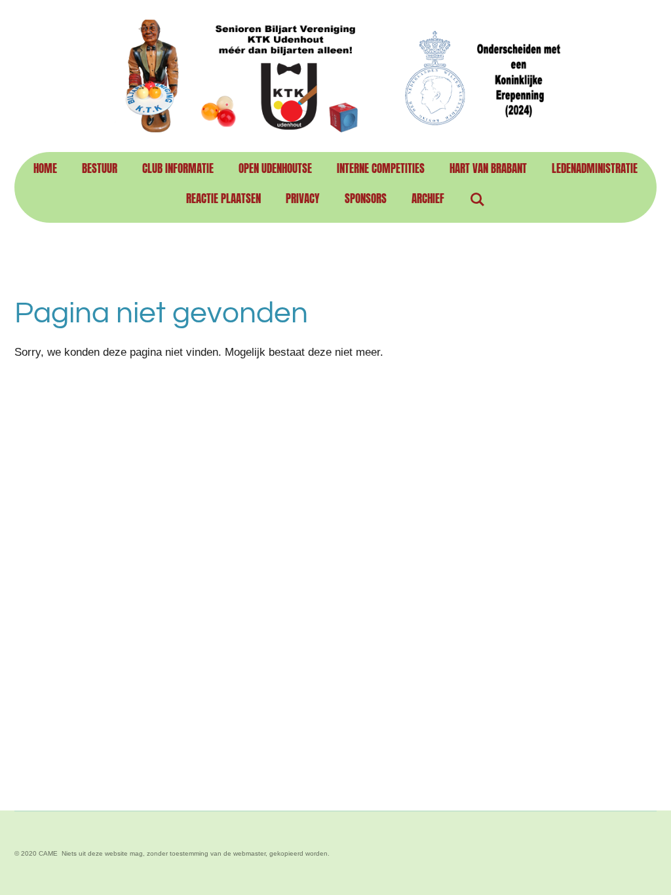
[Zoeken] (477, 199)
